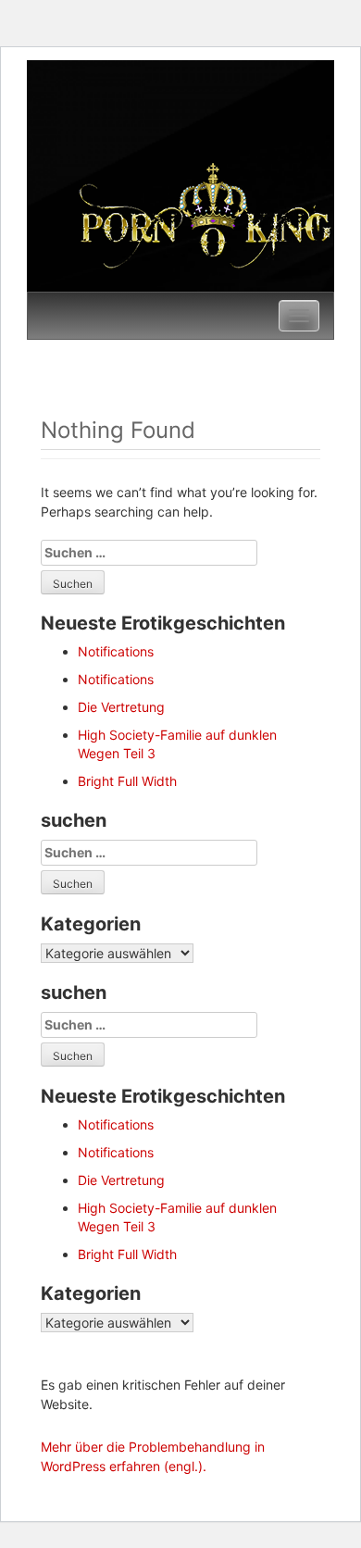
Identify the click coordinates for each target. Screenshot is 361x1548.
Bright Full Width (127, 781)
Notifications (116, 651)
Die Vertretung (121, 707)
